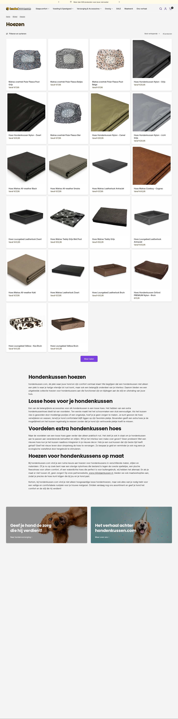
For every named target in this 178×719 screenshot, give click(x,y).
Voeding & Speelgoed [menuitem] (62, 9)
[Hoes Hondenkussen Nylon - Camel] (110, 112)
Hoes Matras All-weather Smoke (65, 188)
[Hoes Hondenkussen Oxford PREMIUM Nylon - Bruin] (152, 270)
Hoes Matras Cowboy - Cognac (148, 188)
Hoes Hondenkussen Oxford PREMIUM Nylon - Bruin (147, 293)
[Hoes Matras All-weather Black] (26, 166)
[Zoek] (160, 9)
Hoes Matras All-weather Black (23, 188)
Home (8, 16)
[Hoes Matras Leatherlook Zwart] (68, 270)
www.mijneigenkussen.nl (100, 473)
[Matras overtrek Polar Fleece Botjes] (68, 59)
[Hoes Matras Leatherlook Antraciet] (110, 166)
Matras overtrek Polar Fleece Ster (65, 135)
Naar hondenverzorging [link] (20, 537)
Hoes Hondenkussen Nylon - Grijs (149, 82)
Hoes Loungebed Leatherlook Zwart (25, 239)
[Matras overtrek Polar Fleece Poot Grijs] (26, 59)
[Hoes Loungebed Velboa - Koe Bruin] (26, 323)
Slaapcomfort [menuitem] (41, 9)
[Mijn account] (165, 9)
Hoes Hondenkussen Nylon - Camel (108, 135)
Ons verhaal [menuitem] (142, 9)
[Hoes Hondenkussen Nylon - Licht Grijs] (152, 112)
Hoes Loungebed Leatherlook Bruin (108, 292)
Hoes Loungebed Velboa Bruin (64, 346)
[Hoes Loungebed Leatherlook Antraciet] (152, 216)
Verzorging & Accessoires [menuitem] (88, 9)
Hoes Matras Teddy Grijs (103, 239)
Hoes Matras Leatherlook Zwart (64, 292)
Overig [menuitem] (108, 9)
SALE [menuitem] (118, 9)
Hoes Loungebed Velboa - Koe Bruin (25, 346)
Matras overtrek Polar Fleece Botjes (66, 82)
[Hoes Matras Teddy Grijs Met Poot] (68, 216)
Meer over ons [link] (101, 537)
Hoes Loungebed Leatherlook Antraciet (147, 240)
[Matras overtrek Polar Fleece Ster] (68, 112)
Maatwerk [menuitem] (128, 9)
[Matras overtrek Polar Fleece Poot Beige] (110, 59)
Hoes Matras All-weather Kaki (22, 292)
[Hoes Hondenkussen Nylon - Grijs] (152, 59)
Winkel (15, 16)
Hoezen (22, 16)
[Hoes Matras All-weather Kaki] (26, 270)
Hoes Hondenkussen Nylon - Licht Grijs (150, 136)
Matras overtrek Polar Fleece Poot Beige (107, 83)
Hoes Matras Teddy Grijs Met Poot (66, 239)
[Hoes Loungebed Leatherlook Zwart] (26, 216)
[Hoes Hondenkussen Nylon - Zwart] (26, 112)
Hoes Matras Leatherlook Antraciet (108, 188)
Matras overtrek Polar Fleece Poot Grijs (24, 83)
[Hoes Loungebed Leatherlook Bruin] (110, 270)
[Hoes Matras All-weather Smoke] (68, 166)
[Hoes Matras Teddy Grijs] (110, 216)
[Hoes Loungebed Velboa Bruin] (68, 323)
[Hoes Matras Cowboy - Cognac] (152, 166)
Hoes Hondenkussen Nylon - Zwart (25, 135)
